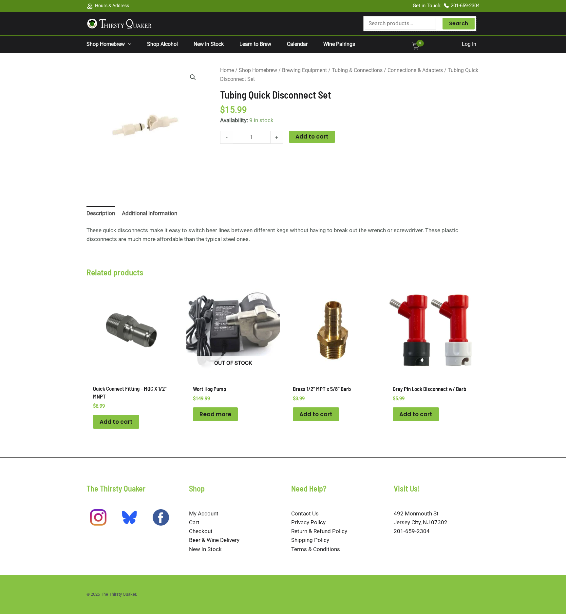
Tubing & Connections (357, 70)
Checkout (201, 531)
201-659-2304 (465, 6)
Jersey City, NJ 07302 (420, 522)
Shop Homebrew (258, 70)
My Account (203, 513)
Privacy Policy (308, 522)
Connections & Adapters (415, 70)
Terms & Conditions (315, 549)
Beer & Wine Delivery (214, 540)
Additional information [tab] (149, 213)
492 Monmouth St (416, 513)
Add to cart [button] (116, 422)
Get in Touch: (428, 6)
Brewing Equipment (304, 70)
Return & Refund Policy (319, 531)
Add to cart (312, 136)
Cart (194, 522)
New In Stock (205, 549)
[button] (128, 44)
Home (227, 70)
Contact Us (305, 513)
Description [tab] (100, 213)
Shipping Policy (310, 540)
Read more (215, 414)
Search (458, 23)
